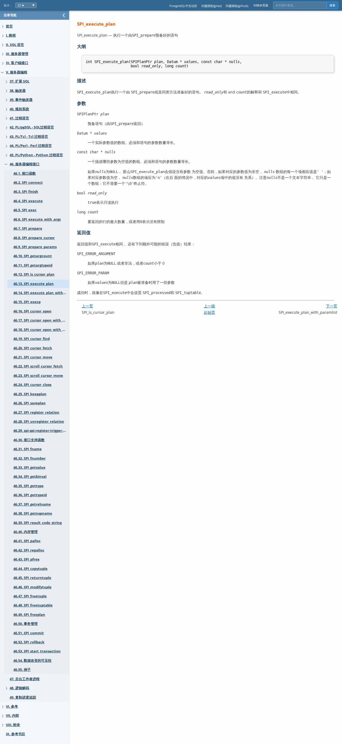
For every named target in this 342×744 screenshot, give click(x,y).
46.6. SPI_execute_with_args (37, 219)
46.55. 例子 (22, 669)
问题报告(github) (237, 6)
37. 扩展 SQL (19, 81)
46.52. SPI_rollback (28, 642)
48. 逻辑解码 (19, 688)
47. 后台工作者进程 (25, 679)
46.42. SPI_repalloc (28, 550)
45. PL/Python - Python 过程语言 (36, 155)
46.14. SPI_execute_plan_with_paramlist (41, 293)
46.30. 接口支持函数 (29, 440)
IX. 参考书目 (15, 734)
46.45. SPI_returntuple (32, 577)
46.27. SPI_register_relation (36, 412)
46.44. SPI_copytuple (30, 568)
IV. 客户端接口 (17, 63)
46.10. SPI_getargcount (32, 256)
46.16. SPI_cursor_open (32, 311)
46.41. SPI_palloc (27, 541)
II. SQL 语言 (15, 44)
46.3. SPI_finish (25, 191)
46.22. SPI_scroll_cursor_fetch (38, 366)
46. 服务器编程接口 (25, 164)
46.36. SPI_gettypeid (30, 495)
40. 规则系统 (19, 109)
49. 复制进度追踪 (23, 697)
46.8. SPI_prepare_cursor (34, 238)
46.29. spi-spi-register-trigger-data (41, 430)
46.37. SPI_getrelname (32, 504)
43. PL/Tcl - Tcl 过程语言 (29, 136)
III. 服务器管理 (17, 54)
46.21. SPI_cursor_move (32, 357)
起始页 (209, 312)
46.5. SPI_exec (25, 210)
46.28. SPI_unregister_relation (38, 421)
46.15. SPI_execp (27, 302)
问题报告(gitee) (211, 6)
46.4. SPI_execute (28, 201)
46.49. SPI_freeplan (29, 614)
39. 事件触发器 (21, 99)
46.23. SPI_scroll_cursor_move (38, 375)
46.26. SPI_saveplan (29, 403)
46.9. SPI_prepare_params (35, 247)
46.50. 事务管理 (25, 623)
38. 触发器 (18, 90)
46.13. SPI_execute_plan (33, 283)
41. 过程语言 (19, 118)
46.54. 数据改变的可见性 (32, 660)
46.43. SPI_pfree (26, 559)
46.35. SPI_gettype (28, 486)
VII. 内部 (12, 715)
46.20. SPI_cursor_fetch (32, 348)
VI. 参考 (12, 706)
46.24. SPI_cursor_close (32, 384)
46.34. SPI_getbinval (29, 476)
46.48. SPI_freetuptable (33, 605)
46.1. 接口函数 (24, 173)
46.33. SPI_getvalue (29, 467)
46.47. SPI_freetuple (30, 596)
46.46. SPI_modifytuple (32, 587)
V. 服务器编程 (16, 72)
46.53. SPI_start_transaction (37, 651)
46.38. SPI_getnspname (32, 513)
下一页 (331, 305)
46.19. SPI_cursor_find (31, 338)
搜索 (332, 5)
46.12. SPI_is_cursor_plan (34, 274)
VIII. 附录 (13, 725)
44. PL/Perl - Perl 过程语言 (31, 145)
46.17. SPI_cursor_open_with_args (41, 320)
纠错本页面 (261, 5)
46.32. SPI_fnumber (29, 458)
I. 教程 (11, 35)
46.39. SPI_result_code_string (37, 522)
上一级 (209, 305)
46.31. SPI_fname (27, 449)
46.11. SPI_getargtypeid (32, 265)
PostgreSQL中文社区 (183, 6)
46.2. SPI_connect (28, 182)
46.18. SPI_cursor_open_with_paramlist (41, 329)
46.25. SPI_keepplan (29, 394)
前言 (9, 26)
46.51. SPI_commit (28, 633)
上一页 (87, 305)
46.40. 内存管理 (25, 532)
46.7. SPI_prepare (27, 228)
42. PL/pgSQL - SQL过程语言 (32, 127)
